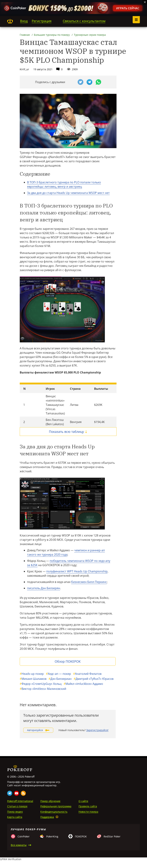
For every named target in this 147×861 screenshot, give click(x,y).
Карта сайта (14, 817)
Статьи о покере (17, 806)
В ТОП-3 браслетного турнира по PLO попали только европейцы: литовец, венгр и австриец (64, 184)
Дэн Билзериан (60, 679)
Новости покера (88, 811)
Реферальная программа (55, 806)
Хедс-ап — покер (58, 674)
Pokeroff (10, 21)
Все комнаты (19, 845)
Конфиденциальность (53, 811)
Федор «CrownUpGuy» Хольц (40, 684)
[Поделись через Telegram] (89, 82)
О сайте (83, 801)
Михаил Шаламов (33, 679)
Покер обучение (50, 801)
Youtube (16, 793)
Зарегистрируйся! (97, 730)
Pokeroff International (20, 801)
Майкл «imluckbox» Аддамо (83, 684)
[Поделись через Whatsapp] (98, 82)
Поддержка (47, 817)
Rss (23, 793)
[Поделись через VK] (71, 82)
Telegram (9, 793)
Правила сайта (88, 806)
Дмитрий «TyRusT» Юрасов (93, 679)
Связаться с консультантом (84, 21)
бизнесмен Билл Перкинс (89, 582)
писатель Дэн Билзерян (43, 588)
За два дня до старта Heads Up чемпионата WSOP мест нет (68, 193)
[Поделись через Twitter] (80, 82)
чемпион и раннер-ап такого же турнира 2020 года (66, 552)
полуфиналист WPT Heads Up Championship (77, 571)
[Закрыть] (145, 2)
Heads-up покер (32, 674)
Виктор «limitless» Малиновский (43, 689)
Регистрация (41, 21)
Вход (24, 21)
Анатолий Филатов (87, 674)
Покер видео (15, 811)
